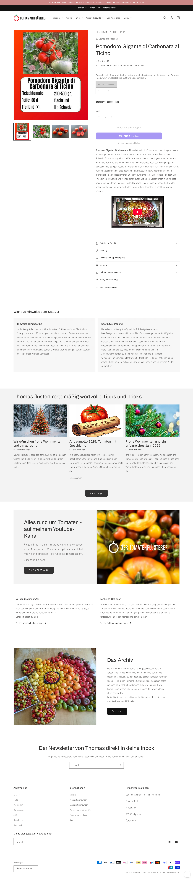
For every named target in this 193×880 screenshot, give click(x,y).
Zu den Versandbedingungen (29, 623)
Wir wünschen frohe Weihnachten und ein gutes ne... (38, 443)
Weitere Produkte (93, 18)
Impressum (18, 804)
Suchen (73, 794)
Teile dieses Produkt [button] (108, 287)
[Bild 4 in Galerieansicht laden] (79, 131)
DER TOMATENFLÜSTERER (141, 873)
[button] (57, 18)
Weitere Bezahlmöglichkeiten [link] (129, 143)
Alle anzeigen (96, 493)
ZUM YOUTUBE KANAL (39, 570)
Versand (111, 65)
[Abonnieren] (120, 765)
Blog (71, 820)
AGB (15, 815)
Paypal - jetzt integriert (80, 810)
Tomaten (56, 18)
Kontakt (17, 794)
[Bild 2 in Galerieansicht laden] (41, 131)
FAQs (16, 800)
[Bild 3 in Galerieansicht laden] (60, 131)
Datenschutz (19, 810)
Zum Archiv (117, 711)
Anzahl (98, 111)
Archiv (126, 18)
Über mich (18, 825)
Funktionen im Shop (78, 815)
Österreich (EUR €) (24, 868)
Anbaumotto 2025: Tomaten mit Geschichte (92, 443)
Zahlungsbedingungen (79, 804)
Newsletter (19, 820)
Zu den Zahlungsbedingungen (114, 623)
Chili (78, 18)
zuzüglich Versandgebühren (107, 101)
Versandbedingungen (78, 800)
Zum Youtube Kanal (35, 560)
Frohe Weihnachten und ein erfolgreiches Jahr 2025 (146, 443)
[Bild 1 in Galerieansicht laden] (22, 131)
